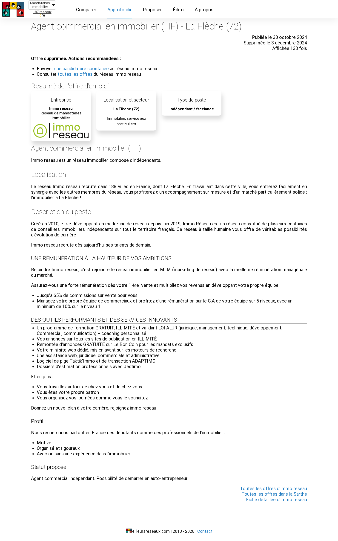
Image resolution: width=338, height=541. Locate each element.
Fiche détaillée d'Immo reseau (276, 499)
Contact (204, 531)
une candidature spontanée (81, 68)
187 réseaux (42, 12)
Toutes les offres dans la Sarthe (274, 494)
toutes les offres (75, 74)
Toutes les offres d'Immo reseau (273, 488)
